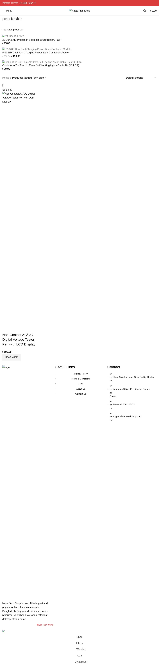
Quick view (14, 329)
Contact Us (80, 394)
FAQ (81, 383)
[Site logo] (79, 10)
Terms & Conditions (80, 378)
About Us (80, 389)
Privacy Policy (81, 373)
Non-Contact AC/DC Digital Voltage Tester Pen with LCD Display (18, 339)
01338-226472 (28, 3)
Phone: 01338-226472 (124, 404)
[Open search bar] (144, 10)
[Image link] (27, 481)
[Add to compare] (6, 329)
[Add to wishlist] (23, 329)
